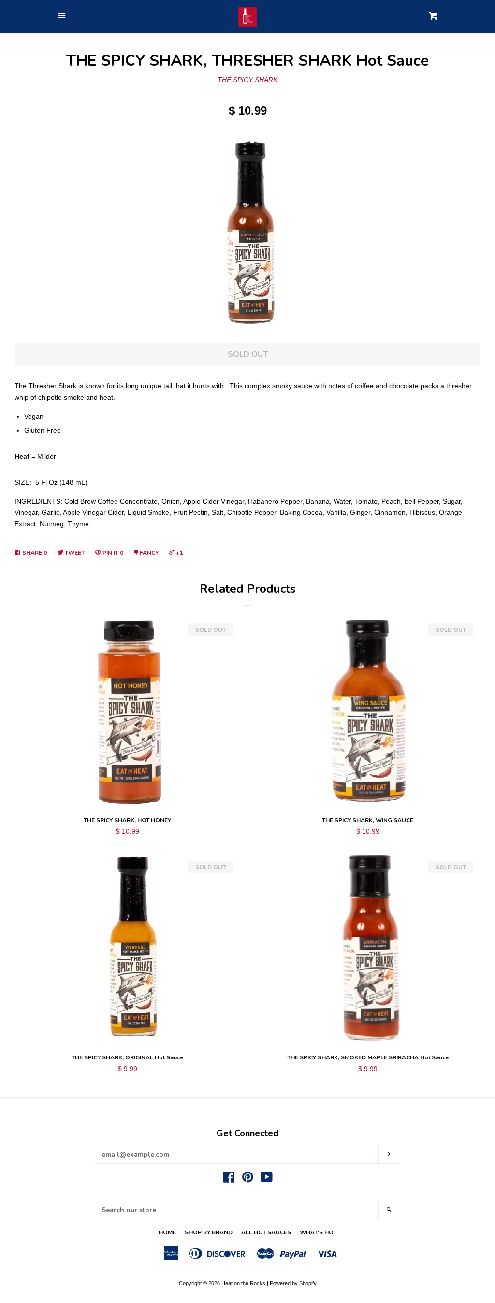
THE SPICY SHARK (247, 80)
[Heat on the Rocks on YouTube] (267, 1179)
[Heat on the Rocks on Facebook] (229, 1179)
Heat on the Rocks (243, 1283)
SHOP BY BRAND (209, 1232)
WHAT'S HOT (318, 1232)
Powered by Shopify (293, 1283)
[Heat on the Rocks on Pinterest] (248, 1179)
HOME (167, 1232)
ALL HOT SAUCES (266, 1232)
